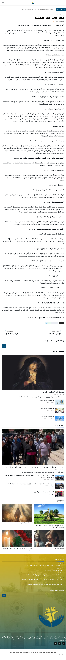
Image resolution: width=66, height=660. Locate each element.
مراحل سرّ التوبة (11, 333)
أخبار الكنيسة (3, 657)
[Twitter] (59, 643)
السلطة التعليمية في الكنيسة (58, 657)
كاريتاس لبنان (21, 657)
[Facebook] (63, 643)
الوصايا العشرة (55, 333)
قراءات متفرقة (47, 657)
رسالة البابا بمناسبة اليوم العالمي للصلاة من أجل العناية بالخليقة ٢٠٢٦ (36, 9)
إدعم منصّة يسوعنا (12, 657)
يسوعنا (63, 394)
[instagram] (55, 643)
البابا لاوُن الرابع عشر (38, 657)
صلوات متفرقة (28, 657)
